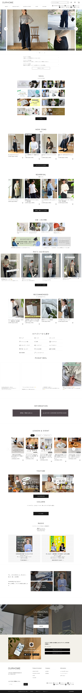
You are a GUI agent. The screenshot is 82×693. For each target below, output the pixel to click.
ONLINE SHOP (35, 671)
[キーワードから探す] (68, 2)
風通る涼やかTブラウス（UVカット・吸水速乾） (32, 200)
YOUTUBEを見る (41, 496)
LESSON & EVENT (36, 673)
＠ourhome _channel (69, 5)
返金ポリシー (38, 691)
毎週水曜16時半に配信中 (57, 560)
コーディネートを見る (40, 284)
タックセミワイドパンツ (13, 154)
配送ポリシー (45, 691)
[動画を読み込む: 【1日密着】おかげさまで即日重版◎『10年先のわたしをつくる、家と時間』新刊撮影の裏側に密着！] (58, 483)
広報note (68, 7)
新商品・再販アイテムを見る (41, 210)
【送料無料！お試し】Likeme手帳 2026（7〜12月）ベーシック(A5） (32, 320)
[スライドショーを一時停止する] (45, 52)
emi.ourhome (62, 5)
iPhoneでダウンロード (57, 649)
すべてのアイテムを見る (41, 165)
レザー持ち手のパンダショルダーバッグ (49, 200)
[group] (41, 30)
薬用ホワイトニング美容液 (47, 319)
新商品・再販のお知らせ (26, 413)
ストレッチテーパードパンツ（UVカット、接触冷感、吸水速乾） (15, 320)
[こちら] (49, 646)
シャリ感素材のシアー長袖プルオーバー (32, 155)
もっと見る (41, 513)
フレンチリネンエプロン (13, 199)
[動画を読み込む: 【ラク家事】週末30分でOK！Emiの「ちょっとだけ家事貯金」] (24, 483)
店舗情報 (41, 626)
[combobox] (60, 2)
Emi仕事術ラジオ (62, 7)
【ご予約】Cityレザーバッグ (64, 319)
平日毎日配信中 (23, 560)
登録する (25, 684)
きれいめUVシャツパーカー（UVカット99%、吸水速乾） (66, 200)
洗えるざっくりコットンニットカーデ (49, 155)
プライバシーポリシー (12, 691)
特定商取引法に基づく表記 (23, 691)
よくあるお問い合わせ (64, 671)
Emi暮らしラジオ (76, 5)
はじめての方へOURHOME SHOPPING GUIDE (55, 413)
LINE (72, 7)
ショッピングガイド (63, 673)
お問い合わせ (62, 675)
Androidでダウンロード (57, 653)
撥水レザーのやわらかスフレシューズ (65, 155)
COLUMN (34, 677)
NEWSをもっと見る (41, 68)
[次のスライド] (42, 52)
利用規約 (31, 691)
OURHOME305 (55, 5)
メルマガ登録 (77, 7)
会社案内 (47, 671)
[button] (6, 6)
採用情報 (47, 673)
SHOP (34, 675)
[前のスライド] (37, 52)
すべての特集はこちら (41, 118)
